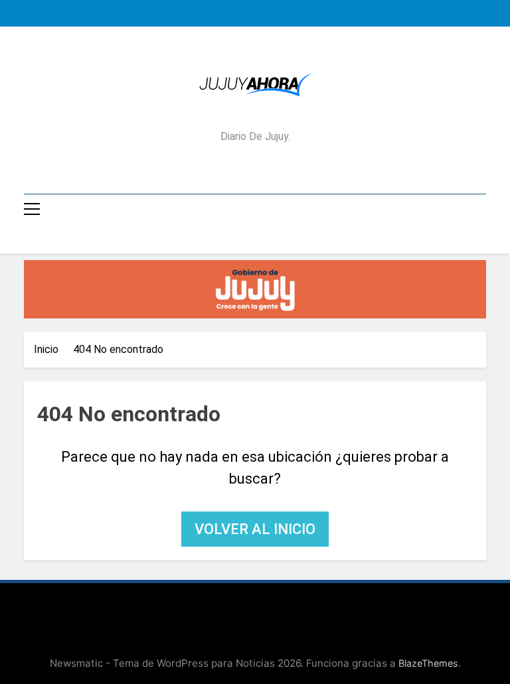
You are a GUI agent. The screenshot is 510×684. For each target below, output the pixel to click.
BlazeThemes (428, 663)
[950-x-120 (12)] (255, 289)
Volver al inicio (255, 529)
